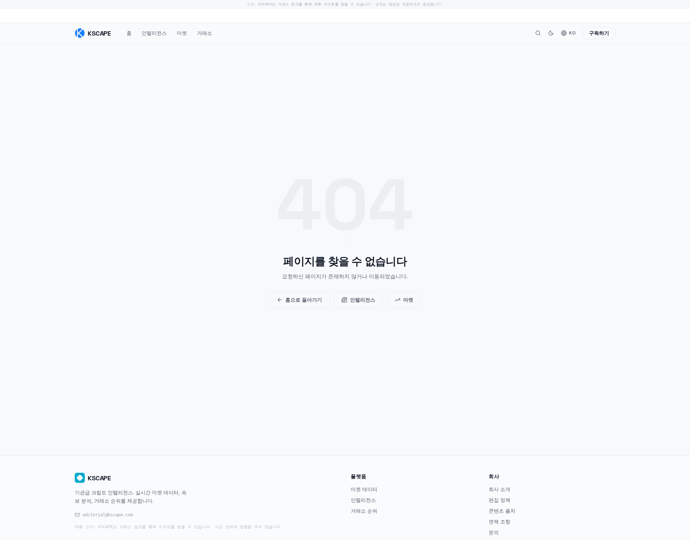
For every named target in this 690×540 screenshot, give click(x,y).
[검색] (538, 33)
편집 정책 (499, 500)
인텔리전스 (154, 33)
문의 (494, 532)
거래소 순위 (364, 511)
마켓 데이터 (364, 489)
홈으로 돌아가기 (303, 300)
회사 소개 (499, 489)
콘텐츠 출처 (502, 511)
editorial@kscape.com (108, 514)
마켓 (182, 33)
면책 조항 (499, 521)
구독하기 (599, 33)
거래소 (204, 33)
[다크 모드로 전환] (551, 33)
